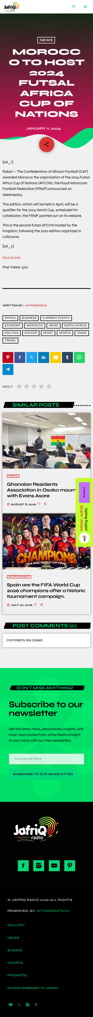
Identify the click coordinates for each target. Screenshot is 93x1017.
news (53, 326)
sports (65, 333)
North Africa (75, 326)
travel (10, 340)
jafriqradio (36, 305)
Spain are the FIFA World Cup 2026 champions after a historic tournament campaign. (46, 590)
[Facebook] (36, 1005)
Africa (13, 476)
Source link (11, 258)
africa (10, 318)
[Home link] (15, 6)
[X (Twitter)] (19, 1005)
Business (29, 318)
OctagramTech (52, 911)
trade (82, 333)
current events (56, 318)
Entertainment (19, 577)
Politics (12, 333)
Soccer (31, 333)
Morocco (35, 326)
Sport (48, 333)
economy (13, 326)
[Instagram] (27, 1005)
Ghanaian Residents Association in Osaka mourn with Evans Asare (41, 490)
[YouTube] (10, 1005)
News (46, 40)
